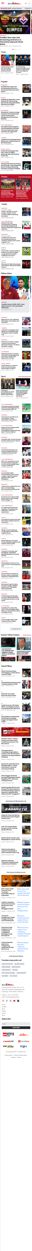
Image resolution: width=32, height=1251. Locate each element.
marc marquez (13, 975)
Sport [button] (3, 1009)
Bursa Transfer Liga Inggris (8, 972)
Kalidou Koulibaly (6, 967)
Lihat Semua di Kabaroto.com (16, 872)
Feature (4, 1011)
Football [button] (4, 1007)
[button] (13, 49)
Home (3, 1004)
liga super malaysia (19, 964)
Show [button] (3, 1015)
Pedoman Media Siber (20, 1055)
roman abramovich (21, 972)
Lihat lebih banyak (16, 629)
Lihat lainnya (27, 635)
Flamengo (15, 969)
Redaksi (13, 1057)
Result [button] (4, 1013)
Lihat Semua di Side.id (16, 956)
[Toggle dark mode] (29, 3)
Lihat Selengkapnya (24, 177)
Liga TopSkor (5, 975)
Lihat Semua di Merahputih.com (16, 801)
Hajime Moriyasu (16, 967)
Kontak (19, 1057)
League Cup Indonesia (7, 964)
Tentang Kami (9, 1055)
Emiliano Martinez (6, 969)
